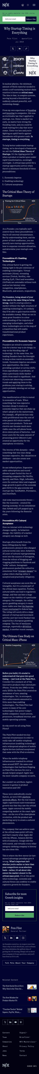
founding (32, 110)
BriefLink (20, 947)
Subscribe (31, 19)
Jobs (4, 1051)
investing (10, 113)
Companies (7, 1042)
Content (6, 1033)
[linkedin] (19, 48)
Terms (22, 1051)
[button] (34, 4)
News (4, 1055)
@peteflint (27, 38)
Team (4, 1037)
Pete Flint (12, 38)
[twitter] (13, 48)
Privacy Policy (27, 1046)
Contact (23, 1055)
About (5, 1046)
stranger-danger (25, 571)
